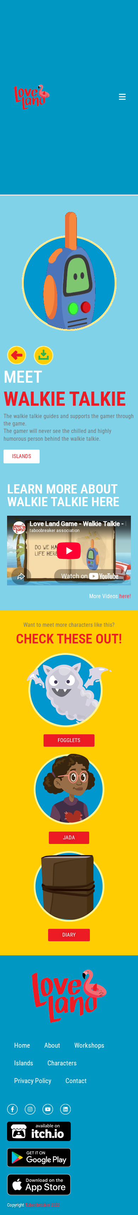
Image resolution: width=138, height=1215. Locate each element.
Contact (76, 1081)
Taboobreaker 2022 (42, 1205)
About (52, 1045)
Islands (23, 1063)
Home (22, 1045)
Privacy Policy (32, 1081)
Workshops (89, 1045)
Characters (62, 1063)
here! (125, 596)
